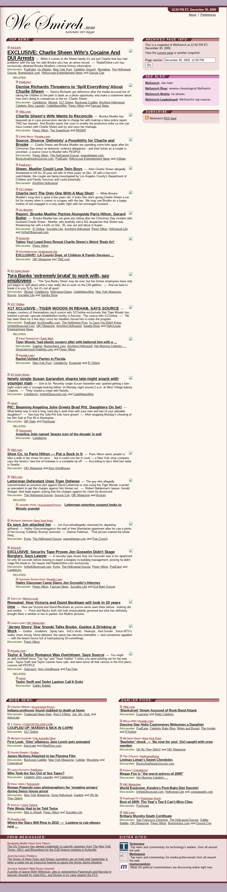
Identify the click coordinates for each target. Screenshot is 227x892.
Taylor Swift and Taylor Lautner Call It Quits (49, 682)
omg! (14, 403)
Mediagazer (137, 854)
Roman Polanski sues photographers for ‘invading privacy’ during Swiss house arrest (52, 789)
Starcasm (30, 669)
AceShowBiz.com (48, 322)
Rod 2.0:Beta (61, 714)
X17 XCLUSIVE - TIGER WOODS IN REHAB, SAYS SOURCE (63, 308)
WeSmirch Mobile (157, 94)
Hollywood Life (118, 229)
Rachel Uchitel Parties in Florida (40, 359)
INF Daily (30, 421)
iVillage (121, 158)
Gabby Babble (42, 685)
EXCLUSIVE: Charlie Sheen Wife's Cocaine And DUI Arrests (63, 55)
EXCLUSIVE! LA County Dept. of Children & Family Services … (65, 255)
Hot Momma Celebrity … (110, 346)
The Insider (208, 728)
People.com (42, 136)
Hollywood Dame (61, 291)
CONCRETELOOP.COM (37, 724)
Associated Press (49, 505)
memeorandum (139, 864)
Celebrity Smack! (85, 69)
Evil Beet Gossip (104, 586)
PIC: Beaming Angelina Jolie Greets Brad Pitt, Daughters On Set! (64, 407)
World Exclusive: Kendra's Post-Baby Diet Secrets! (159, 788)
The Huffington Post (75, 322)
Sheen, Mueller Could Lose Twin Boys (49, 169)
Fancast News (100, 105)
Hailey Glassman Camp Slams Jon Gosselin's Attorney (58, 583)
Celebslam (66, 777)
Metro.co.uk (30, 598)
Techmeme (136, 843)
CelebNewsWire (57, 105)
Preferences (208, 14)
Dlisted (52, 102)
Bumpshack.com (29, 72)
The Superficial (59, 130)
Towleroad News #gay (38, 714)
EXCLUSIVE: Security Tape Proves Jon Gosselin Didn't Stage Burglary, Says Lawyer (61, 554)
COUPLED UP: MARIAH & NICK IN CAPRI (40, 728)
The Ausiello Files (44, 738)
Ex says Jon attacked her (29, 525)
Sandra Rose (49, 295)
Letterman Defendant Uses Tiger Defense (43, 481)
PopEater (30, 69)
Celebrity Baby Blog (162, 728)
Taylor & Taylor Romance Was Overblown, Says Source (55, 655)
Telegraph (25, 430)
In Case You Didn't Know (105, 322)
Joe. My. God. (81, 714)
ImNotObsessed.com (35, 232)
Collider (80, 760)
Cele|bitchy (40, 102)
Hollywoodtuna (149, 756)
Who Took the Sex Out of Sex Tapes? (36, 773)
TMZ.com (25, 112)
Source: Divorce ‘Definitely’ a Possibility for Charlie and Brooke (65, 142)
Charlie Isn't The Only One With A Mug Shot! (55, 193)
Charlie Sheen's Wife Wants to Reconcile (54, 116)
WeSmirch (152, 83)
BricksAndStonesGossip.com (35, 158)
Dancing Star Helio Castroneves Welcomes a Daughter (162, 724)
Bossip (11, 295)
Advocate (13, 717)
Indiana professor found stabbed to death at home (46, 710)
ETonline (130, 731)
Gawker (37, 346)
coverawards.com (201, 791)
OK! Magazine (42, 259)
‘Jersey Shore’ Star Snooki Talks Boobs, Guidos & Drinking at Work (61, 629)
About (192, 14)
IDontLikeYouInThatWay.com (34, 349)
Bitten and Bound (188, 728)
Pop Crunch (100, 538)
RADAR (16, 48)
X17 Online (66, 102)
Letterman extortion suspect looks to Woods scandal (68, 506)
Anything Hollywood (111, 102)
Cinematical (14, 763)
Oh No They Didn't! (148, 749)
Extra (27, 538)
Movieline (104, 69)
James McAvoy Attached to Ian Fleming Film (41, 756)
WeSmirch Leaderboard (161, 99)
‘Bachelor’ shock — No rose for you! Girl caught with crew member (166, 743)
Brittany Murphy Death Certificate (146, 816)
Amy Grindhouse (59, 468)
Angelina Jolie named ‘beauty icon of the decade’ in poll (59, 434)
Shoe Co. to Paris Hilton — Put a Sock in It (45, 454)
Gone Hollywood (61, 795)
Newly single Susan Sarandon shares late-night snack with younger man (63, 381)
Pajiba (35, 752)
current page (165, 52)
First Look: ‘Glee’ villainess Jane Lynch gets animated (48, 742)
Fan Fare (71, 669)
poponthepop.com (92, 155)
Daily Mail (47, 338)
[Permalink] (8, 47)
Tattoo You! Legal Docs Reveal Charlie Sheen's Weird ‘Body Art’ (65, 242)
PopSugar (48, 421)
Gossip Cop (96, 72)
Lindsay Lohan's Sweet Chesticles (146, 760)
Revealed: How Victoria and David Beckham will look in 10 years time (63, 604)
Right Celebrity (164, 714)
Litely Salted (29, 805)
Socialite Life (54, 229)
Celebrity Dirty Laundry (30, 105)
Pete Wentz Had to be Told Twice (32, 808)
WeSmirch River (156, 88)
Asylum (101, 495)
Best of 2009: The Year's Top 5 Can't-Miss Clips (156, 802)
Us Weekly (44, 69)
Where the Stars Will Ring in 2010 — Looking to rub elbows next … (53, 824)
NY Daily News (20, 271)
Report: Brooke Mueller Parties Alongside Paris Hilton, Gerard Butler (70, 216)
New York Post (62, 69)
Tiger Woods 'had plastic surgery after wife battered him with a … (66, 342)
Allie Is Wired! (33, 812)
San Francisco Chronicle (152, 820)
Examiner (75, 363)
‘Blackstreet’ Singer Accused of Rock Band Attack (158, 710)
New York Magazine (108, 291)
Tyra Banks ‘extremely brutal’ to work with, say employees (58, 278)
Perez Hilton (76, 105)
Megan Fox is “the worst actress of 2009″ (151, 773)
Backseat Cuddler (86, 102)
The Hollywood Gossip (64, 155)
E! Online (39, 229)
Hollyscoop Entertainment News (62, 72)
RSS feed (170, 118)
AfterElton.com (51, 745)
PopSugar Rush (150, 798)
